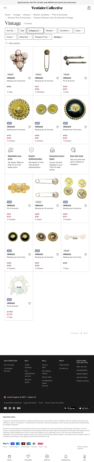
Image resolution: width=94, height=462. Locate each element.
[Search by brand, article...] (5, 8)
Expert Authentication (35, 157)
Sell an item (47, 377)
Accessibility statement (13, 403)
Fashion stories (82, 381)
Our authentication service (31, 373)
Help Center (64, 365)
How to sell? (45, 366)
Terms (41, 403)
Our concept (9, 365)
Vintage (16, 14)
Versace (26, 14)
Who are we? (81, 366)
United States (25, 447)
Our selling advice (46, 372)
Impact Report (82, 374)
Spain (41, 447)
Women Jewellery (41, 14)
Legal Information (30, 403)
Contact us (63, 368)
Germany (34, 447)
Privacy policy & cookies (54, 403)
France (5, 447)
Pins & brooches (59, 14)
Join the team (82, 377)
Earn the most (76, 155)
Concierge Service (8, 369)
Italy (45, 447)
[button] (89, 8)
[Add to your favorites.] (29, 78)
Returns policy (28, 381)
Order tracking (28, 366)
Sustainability (81, 370)
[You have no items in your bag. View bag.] (89, 8)
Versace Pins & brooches (19, 17)
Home (7, 14)
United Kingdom (14, 447)
